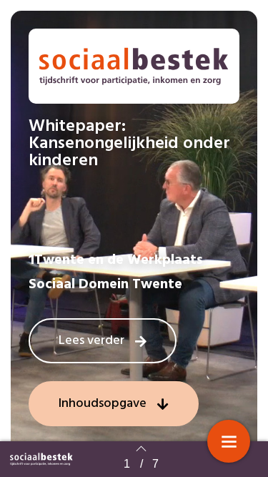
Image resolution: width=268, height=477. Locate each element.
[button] (103, 340)
